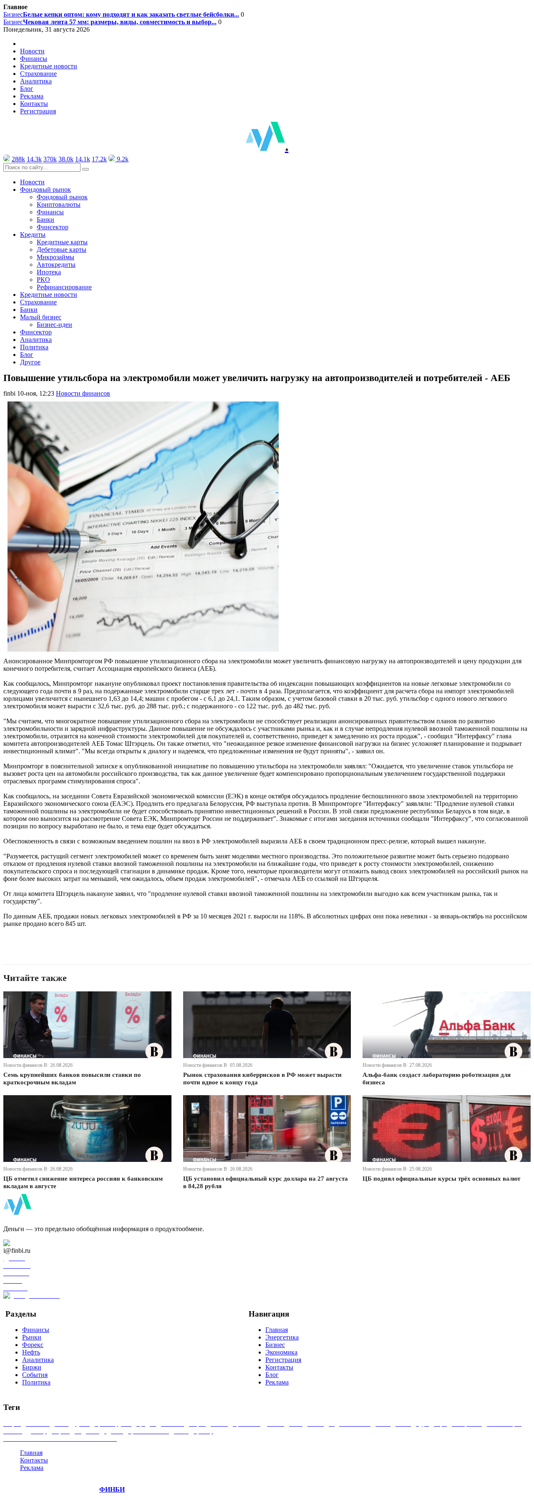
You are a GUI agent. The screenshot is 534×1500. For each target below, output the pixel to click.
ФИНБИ (112, 1489)
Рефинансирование (64, 287)
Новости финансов (83, 393)
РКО (43, 279)
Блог (26, 88)
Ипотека (49, 272)
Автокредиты (56, 264)
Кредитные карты (62, 242)
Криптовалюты (59, 204)
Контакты (34, 103)
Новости (32, 51)
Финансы (33, 58)
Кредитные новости (48, 66)
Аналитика (36, 81)
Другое (30, 362)
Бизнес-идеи (54, 324)
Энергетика (282, 1337)
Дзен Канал (30, 1243)
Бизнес (121, 14)
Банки (45, 219)
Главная (276, 1329)
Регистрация (38, 111)
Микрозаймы (55, 257)
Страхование (38, 73)
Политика (34, 347)
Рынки (31, 1337)
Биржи (31, 1367)
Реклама (31, 96)
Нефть (31, 1352)
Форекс (32, 1344)
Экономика (281, 1352)
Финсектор (52, 227)
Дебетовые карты (61, 249)
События (35, 1374)
